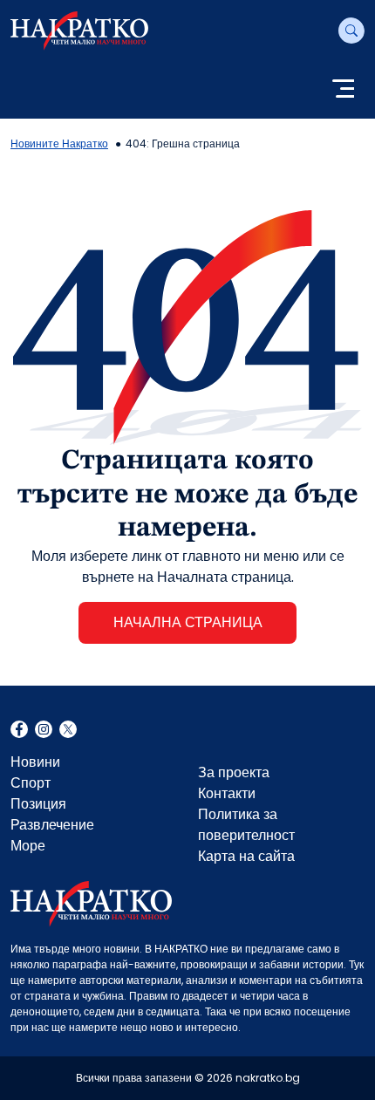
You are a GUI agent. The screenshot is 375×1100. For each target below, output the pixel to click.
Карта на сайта (246, 856)
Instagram (43, 731)
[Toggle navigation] (343, 90)
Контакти (227, 793)
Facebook (19, 731)
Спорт (30, 783)
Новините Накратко (59, 143)
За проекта (233, 772)
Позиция (38, 804)
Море (27, 846)
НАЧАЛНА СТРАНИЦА (187, 622)
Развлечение (52, 825)
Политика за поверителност (246, 824)
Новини (35, 762)
